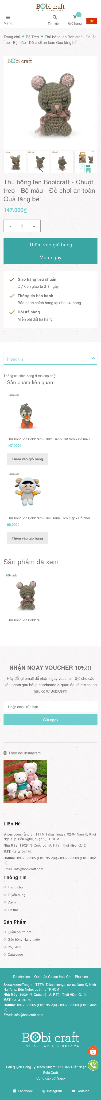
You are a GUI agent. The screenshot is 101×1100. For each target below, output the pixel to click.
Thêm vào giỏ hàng (27, 458)
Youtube (82, 1090)
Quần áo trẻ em (19, 932)
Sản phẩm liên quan (30, 382)
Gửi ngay (50, 719)
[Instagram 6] (75, 781)
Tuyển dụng (16, 895)
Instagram (54, 1090)
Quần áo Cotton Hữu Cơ (52, 976)
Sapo (61, 1078)
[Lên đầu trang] (89, 1084)
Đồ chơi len (21, 976)
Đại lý (12, 902)
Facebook (25, 1090)
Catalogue (15, 954)
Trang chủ (15, 887)
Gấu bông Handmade (24, 939)
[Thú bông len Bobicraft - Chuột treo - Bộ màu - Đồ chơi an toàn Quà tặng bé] (25, 594)
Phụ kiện (14, 947)
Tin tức (13, 910)
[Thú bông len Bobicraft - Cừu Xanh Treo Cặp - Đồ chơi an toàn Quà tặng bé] (26, 490)
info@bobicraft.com (28, 869)
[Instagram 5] (25, 781)
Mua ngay (50, 257)
